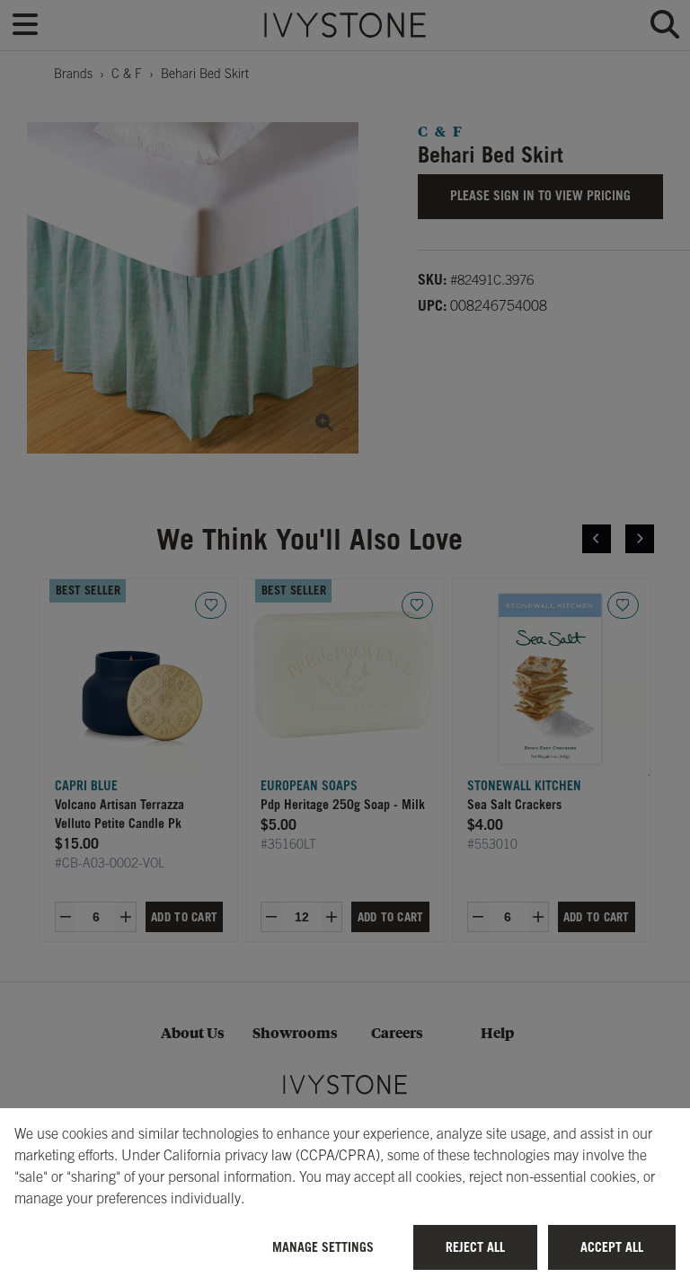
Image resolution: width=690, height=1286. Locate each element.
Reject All (475, 1247)
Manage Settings (323, 1247)
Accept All (611, 1247)
